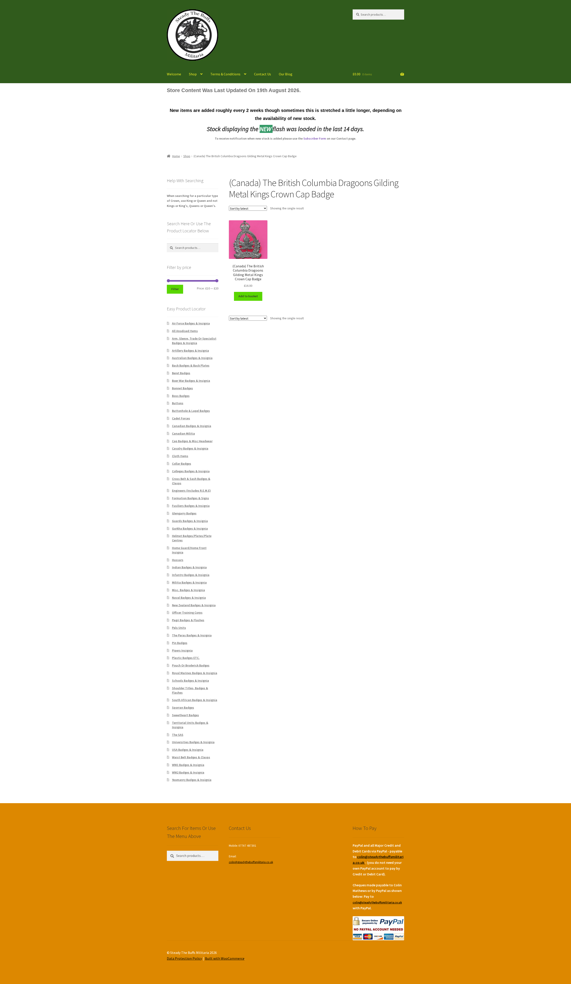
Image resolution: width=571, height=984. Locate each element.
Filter (175, 289)
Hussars (177, 560)
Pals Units (179, 628)
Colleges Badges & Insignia (191, 471)
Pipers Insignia (182, 650)
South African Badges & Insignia (194, 700)
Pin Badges (179, 643)
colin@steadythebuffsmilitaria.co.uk (251, 862)
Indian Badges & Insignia (189, 567)
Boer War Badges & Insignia (191, 381)
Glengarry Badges (184, 513)
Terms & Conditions (225, 74)
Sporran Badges (183, 708)
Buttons (177, 403)
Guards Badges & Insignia (190, 521)
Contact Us (262, 74)
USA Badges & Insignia (187, 750)
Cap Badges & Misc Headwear (192, 441)
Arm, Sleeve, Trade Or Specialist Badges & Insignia (194, 340)
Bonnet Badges (182, 388)
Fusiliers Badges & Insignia (191, 506)
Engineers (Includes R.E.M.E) (191, 491)
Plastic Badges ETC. (186, 658)
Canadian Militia (183, 433)
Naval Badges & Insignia (189, 598)
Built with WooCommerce (224, 958)
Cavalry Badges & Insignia (190, 448)
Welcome (174, 74)
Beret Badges (181, 373)
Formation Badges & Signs (190, 498)
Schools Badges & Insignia (190, 681)
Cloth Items (180, 456)
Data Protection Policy (184, 958)
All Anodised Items (185, 331)
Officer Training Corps (187, 613)
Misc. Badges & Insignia (188, 590)
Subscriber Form (314, 138)
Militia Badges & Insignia (189, 582)
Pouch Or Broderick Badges (190, 665)
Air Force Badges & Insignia (191, 323)
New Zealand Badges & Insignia (194, 605)
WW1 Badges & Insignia (188, 765)
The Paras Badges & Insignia (192, 635)
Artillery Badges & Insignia (190, 351)
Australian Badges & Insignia (192, 358)
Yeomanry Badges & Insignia (191, 780)
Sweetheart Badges (185, 715)
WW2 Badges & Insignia (188, 772)
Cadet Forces (181, 418)
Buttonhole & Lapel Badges (191, 411)
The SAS (177, 735)
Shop (193, 74)
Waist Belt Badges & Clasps (191, 757)
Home (176, 156)
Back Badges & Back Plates (190, 365)
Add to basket (248, 296)
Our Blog (285, 74)
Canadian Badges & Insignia (191, 426)
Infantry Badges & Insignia (190, 575)
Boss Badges (181, 396)
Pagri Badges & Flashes (188, 620)
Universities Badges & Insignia (193, 742)
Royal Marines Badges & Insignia (194, 673)
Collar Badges (181, 464)
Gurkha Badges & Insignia (190, 528)
